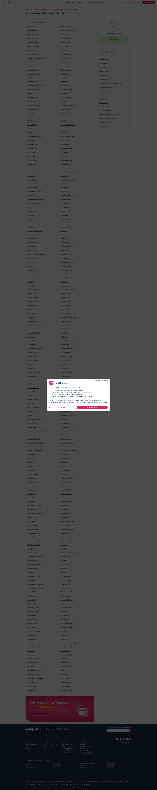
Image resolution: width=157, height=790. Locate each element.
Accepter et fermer (92, 407)
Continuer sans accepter (101, 380)
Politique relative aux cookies (86, 402)
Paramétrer (62, 407)
